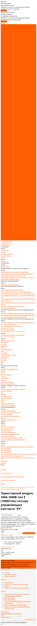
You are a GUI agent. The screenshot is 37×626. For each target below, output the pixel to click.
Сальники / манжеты (7, 191)
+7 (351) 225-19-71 (6, 241)
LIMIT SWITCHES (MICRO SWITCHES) (12, 99)
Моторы (3, 182)
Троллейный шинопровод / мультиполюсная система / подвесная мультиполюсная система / (18, 121)
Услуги (3, 221)
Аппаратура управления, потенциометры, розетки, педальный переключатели (17, 94)
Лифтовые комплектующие (10, 38)
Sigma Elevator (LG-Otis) (8, 149)
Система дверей (6, 166)
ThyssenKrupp (5, 151)
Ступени (3, 167)
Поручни (4, 171)
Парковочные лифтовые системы (12, 218)
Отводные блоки (6, 184)
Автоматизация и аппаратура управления (15, 36)
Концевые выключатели (9, 126)
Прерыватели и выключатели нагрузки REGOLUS (17, 90)
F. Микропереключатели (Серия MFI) (13, 115)
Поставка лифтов (6, 63)
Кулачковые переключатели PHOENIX (13, 92)
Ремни (3, 189)
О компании (5, 77)
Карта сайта (5, 612)
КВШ (2, 180)
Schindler (4, 148)
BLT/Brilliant (5, 137)
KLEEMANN (4, 140)
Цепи (2, 164)
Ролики (3, 162)
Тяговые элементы (7, 185)
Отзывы (3, 239)
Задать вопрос (5, 568)
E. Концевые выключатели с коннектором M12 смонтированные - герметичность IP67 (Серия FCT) (17, 101)
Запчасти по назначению (9, 45)
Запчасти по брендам (8, 43)
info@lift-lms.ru (6, 245)
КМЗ (2, 157)
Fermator (4, 139)
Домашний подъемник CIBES (10, 214)
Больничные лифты (7, 50)
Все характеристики (7, 547)
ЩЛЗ (2, 158)
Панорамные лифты (7, 216)
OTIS (2, 146)
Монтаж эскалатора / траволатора (12, 66)
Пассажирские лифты (8, 48)
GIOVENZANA (5, 34)
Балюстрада (5, 169)
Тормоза (3, 202)
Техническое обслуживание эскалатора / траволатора (18, 65)
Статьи (3, 27)
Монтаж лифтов (6, 61)
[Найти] (19, 515)
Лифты (3, 47)
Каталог (3, 84)
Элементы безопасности (9, 203)
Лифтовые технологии (8, 117)
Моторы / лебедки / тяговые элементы (13, 176)
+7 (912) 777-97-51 (6, 243)
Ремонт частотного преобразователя (13, 54)
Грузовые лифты (6, 52)
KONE (2, 142)
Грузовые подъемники (8, 212)
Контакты (4, 238)
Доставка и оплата (7, 29)
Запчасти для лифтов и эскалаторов (12, 41)
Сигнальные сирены (7, 131)
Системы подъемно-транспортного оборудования (17, 39)
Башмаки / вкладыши (8, 175)
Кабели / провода (6, 198)
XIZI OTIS (3, 155)
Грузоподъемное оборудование (11, 128)
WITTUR (3, 153)
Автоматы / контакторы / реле (10, 196)
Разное (3, 187)
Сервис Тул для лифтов (8, 193)
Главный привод (6, 178)
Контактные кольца (7, 130)
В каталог (4, 11)
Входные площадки (7, 173)
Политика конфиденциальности (11, 613)
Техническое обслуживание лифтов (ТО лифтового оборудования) (17, 595)
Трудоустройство (6, 30)
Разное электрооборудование (10, 200)
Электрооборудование (8, 194)
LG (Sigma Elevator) (7, 144)
